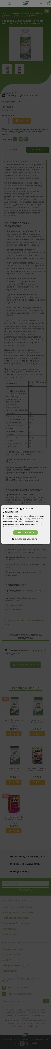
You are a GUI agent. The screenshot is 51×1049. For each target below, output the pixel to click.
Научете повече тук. (11, 527)
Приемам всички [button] (25, 533)
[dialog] (25, 524)
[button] (25, 539)
